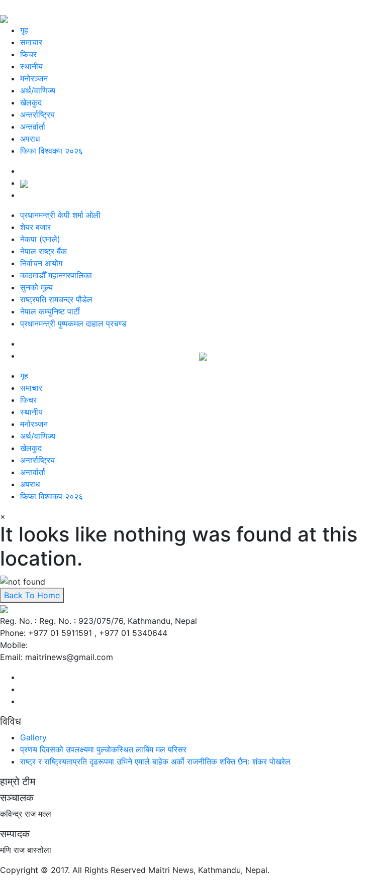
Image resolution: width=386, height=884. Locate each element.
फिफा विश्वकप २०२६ (51, 151)
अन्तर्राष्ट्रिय (37, 114)
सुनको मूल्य (36, 287)
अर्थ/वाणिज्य (37, 90)
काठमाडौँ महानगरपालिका (56, 275)
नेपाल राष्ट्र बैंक (43, 251)
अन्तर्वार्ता (32, 127)
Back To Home (32, 595)
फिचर (28, 54)
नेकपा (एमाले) (40, 239)
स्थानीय (31, 66)
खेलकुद (31, 102)
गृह (24, 30)
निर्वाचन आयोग (41, 263)
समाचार (31, 42)
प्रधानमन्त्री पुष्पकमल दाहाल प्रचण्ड (73, 323)
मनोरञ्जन (34, 78)
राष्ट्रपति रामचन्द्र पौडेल (56, 299)
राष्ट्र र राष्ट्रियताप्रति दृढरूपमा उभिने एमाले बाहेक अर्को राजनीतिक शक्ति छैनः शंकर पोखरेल (155, 761)
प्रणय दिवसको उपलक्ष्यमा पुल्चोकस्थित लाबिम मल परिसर (103, 749)
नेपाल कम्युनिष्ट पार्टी (50, 311)
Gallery (33, 737)
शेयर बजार (35, 227)
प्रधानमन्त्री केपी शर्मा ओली (60, 215)
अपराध (30, 139)
